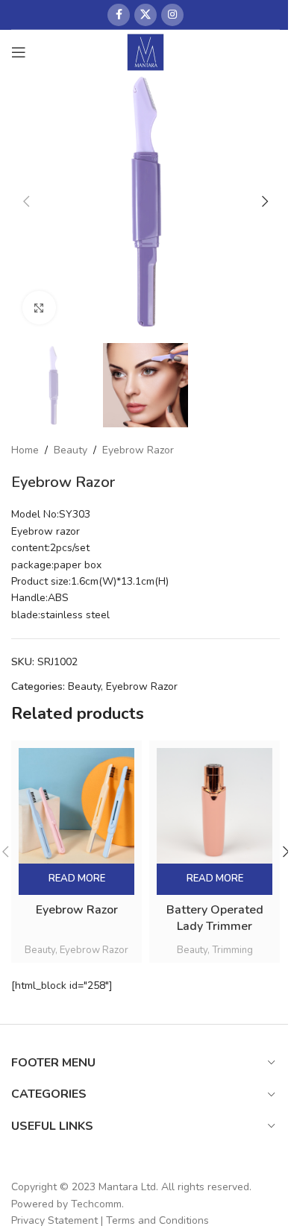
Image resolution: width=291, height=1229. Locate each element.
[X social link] (145, 15)
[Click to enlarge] (39, 307)
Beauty (70, 450)
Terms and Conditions (157, 1220)
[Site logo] (146, 51)
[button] (26, 201)
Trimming (232, 950)
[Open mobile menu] (19, 52)
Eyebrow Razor (138, 450)
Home (25, 450)
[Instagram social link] (172, 15)
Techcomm (96, 1204)
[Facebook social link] (118, 15)
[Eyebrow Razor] (76, 806)
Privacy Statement (54, 1220)
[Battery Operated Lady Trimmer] (214, 806)
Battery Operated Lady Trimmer (214, 918)
